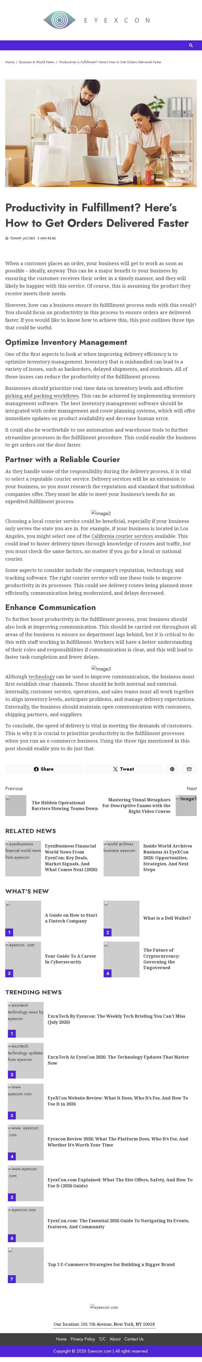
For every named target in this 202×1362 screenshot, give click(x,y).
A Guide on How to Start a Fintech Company (23, 918)
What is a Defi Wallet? (121, 918)
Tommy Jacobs (21, 239)
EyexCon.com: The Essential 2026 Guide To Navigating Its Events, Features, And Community (26, 1224)
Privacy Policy (82, 1339)
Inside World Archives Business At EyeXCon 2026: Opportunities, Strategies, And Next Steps (121, 858)
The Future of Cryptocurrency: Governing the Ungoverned (121, 959)
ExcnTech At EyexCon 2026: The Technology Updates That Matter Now (26, 1061)
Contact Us (134, 1339)
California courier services (122, 536)
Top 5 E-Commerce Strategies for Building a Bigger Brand (26, 1265)
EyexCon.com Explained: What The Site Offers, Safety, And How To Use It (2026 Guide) (26, 1183)
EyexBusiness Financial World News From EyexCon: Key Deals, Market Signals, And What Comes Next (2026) (23, 858)
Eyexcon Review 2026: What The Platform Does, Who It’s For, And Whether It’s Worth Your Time (26, 1142)
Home (61, 1339)
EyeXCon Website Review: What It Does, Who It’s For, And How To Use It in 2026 (26, 1101)
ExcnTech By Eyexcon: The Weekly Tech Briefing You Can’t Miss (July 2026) (26, 1020)
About (115, 1339)
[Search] (191, 45)
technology (42, 676)
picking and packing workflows (42, 396)
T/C (102, 1339)
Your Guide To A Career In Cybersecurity (23, 959)
